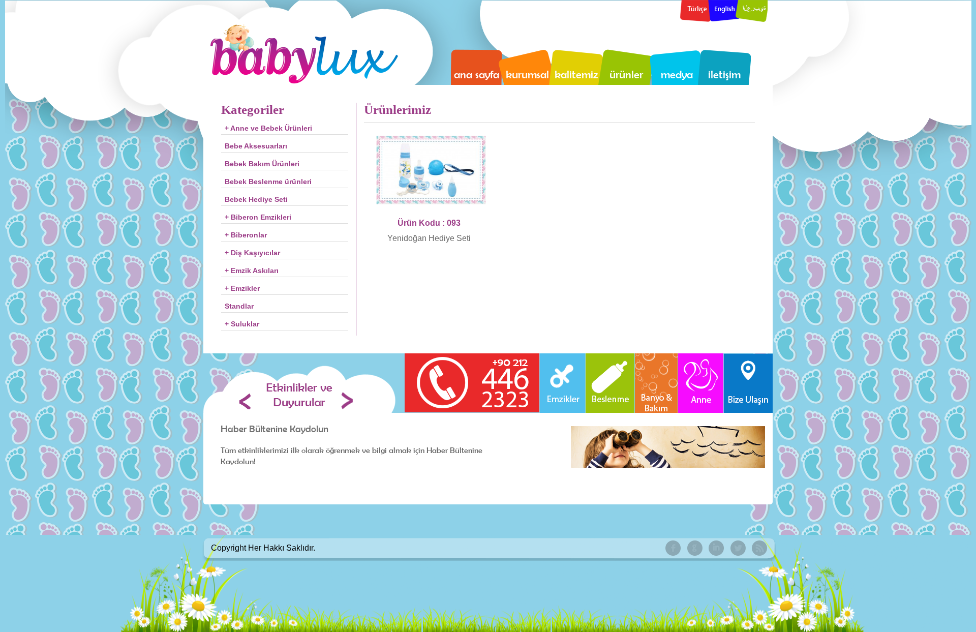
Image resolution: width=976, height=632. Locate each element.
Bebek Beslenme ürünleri (268, 181)
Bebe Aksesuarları (256, 146)
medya (677, 74)
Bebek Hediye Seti (256, 199)
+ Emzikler (242, 288)
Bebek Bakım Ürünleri (262, 164)
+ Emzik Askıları (252, 270)
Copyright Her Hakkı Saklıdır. (263, 548)
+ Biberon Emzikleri (258, 217)
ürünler (626, 74)
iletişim (724, 74)
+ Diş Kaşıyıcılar (252, 253)
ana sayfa (476, 74)
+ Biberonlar (246, 235)
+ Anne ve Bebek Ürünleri (268, 128)
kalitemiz (576, 74)
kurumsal (527, 74)
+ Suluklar (242, 324)
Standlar (239, 306)
